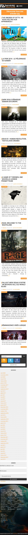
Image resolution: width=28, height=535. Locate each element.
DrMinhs (4, 63)
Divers (2, 521)
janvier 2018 (3, 383)
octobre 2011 (4, 441)
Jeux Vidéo (3, 515)
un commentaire (16, 289)
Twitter (10, 361)
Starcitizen (4, 517)
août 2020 (3, 373)
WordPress (15, 533)
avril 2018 (3, 377)
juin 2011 (3, 449)
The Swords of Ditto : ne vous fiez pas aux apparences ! (12, 19)
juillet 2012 (3, 423)
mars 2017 (3, 401)
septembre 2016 (5, 413)
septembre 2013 (5, 419)
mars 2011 (3, 453)
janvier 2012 (3, 435)
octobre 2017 (4, 387)
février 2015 (3, 417)
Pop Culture (3, 520)
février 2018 (3, 381)
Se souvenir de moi (6, 476)
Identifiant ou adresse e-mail (7, 465)
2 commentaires (17, 143)
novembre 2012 (4, 421)
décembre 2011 (4, 437)
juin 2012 (3, 425)
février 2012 (3, 433)
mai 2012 (3, 427)
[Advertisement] (7, 527)
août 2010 (3, 459)
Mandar (4, 227)
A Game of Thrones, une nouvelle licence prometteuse (12, 179)
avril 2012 (3, 429)
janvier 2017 (3, 405)
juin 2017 (3, 395)
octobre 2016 (4, 411)
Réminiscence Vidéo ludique (14, 325)
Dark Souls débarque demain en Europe (11, 100)
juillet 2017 (3, 393)
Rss (4, 361)
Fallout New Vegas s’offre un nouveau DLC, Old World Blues (13, 284)
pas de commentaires (15, 24)
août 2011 (3, 445)
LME (3, 24)
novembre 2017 (4, 385)
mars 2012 (3, 431)
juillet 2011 (3, 447)
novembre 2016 (4, 409)
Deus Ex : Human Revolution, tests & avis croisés (14, 140)
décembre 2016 (4, 407)
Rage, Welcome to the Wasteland (11, 224)
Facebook (17, 361)
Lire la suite (23, 54)
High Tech (3, 518)
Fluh (4, 104)
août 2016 (3, 415)
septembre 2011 (5, 443)
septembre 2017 (5, 389)
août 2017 (3, 391)
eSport (2, 514)
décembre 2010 (4, 457)
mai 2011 (3, 451)
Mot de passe (3, 470)
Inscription (13, 365)
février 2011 (3, 455)
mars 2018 (3, 379)
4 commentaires (15, 104)
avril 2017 (3, 399)
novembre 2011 (4, 439)
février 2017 (3, 403)
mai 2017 (3, 397)
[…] (13, 51)
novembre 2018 (4, 375)
